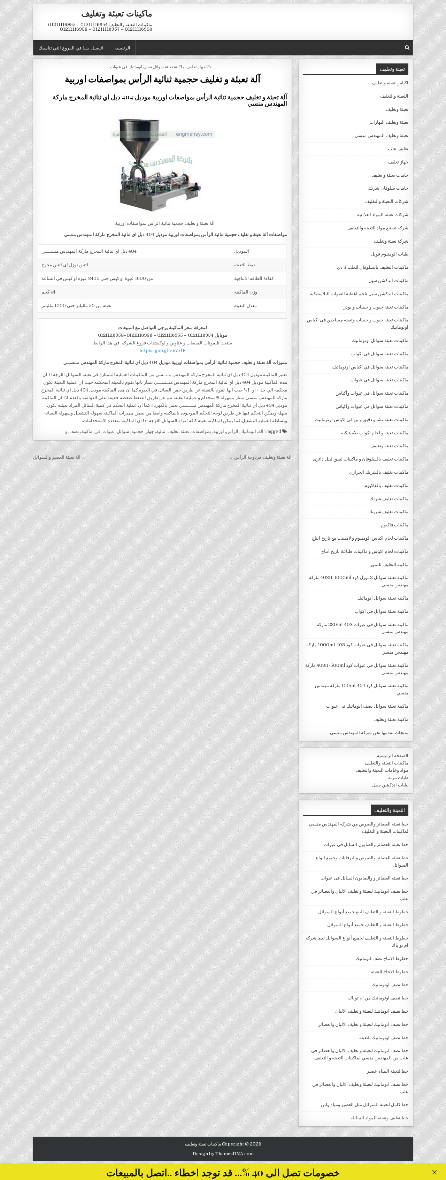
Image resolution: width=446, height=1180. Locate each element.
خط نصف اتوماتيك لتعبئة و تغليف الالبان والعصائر (363, 1024)
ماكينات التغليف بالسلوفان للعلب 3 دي (372, 267)
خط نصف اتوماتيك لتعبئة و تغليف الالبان (371, 1011)
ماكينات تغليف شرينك (388, 511)
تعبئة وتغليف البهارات (388, 122)
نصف (74, 431)
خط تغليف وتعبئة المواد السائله (379, 1117)
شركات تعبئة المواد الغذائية (382, 214)
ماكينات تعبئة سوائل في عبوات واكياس (372, 406)
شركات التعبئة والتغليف (386, 201)
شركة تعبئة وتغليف (391, 241)
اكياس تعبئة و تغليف (390, 82)
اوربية (218, 431)
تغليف (173, 431)
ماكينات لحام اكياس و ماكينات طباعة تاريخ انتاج (364, 551)
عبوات (108, 431)
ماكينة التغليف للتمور (389, 564)
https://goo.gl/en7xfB (162, 350)
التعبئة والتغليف (394, 96)
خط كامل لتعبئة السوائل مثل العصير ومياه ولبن (364, 1104)
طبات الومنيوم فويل (389, 254)
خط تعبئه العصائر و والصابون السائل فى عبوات (364, 878)
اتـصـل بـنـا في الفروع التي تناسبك (71, 47)
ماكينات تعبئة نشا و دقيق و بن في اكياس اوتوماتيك (361, 419)
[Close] (434, 1172)
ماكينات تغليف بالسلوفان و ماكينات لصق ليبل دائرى (360, 459)
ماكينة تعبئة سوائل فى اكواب (381, 611)
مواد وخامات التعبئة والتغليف (381, 770)
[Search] (407, 47)
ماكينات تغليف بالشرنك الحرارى (378, 472)
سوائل (123, 431)
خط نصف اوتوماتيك (390, 984)
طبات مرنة (398, 777)
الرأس (232, 431)
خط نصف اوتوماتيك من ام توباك (378, 997)
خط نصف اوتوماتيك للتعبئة (383, 1037)
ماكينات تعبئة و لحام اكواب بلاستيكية (374, 432)
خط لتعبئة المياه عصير (387, 1071)
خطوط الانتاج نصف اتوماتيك (382, 958)
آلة (260, 431)
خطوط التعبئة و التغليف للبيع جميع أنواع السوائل (363, 911)
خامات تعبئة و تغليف (389, 175)
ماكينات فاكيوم (394, 524)
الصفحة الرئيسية (392, 755)
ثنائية (161, 431)
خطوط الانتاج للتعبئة (389, 971)
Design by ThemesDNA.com (223, 1153)
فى (97, 431)
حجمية (137, 431)
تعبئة (184, 431)
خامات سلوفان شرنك (388, 188)
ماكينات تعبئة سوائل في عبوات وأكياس (372, 393)
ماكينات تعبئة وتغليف (116, 12)
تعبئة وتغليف (397, 109)
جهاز (150, 431)
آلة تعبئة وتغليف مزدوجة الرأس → (260, 457)
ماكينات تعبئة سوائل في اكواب (379, 353)
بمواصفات (201, 431)
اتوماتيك (248, 431)
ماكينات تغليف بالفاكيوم (386, 485)
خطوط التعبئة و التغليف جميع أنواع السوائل (367, 924)
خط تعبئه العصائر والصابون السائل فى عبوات (366, 844)
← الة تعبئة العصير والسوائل (59, 457)
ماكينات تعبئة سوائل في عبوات (379, 379)
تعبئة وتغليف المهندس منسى (381, 135)
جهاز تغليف (196, 66)
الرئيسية (122, 47)
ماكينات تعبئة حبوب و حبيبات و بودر (376, 307)
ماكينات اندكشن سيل (388, 280)
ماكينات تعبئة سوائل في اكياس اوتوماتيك (370, 367)
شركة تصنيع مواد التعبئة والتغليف (377, 227)
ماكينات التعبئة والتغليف (386, 763)
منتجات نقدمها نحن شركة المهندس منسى (369, 732)
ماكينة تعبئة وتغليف (391, 719)
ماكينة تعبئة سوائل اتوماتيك (382, 598)
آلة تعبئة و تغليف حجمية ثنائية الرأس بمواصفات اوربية (162, 79)
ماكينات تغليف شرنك (389, 498)
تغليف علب (398, 148)
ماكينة (86, 431)
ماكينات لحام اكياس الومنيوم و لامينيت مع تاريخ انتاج (360, 538)
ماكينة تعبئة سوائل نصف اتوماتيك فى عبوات (147, 66)
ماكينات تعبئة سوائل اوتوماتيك (380, 340)
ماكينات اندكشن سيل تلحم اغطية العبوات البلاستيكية (359, 293)
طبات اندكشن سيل (390, 784)
